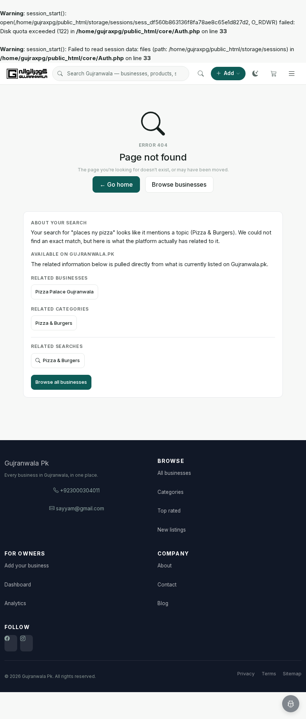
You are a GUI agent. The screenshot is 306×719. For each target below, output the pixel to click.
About (164, 566)
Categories (170, 492)
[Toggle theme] (255, 73)
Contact (167, 585)
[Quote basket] (273, 73)
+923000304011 (80, 490)
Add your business (26, 566)
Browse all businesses (61, 382)
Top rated (169, 511)
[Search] (201, 73)
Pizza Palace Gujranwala (64, 292)
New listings (171, 530)
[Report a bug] (290, 703)
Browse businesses (179, 184)
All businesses (174, 473)
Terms (269, 673)
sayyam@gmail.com (80, 508)
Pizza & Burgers (53, 323)
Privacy (246, 673)
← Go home (116, 184)
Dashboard (17, 585)
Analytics (15, 603)
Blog (162, 603)
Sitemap (292, 673)
